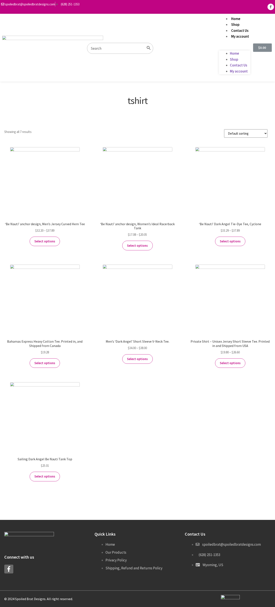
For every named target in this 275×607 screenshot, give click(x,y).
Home (235, 18)
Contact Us (240, 30)
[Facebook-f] (270, 7)
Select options (44, 241)
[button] (234, 48)
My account (240, 36)
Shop (235, 24)
